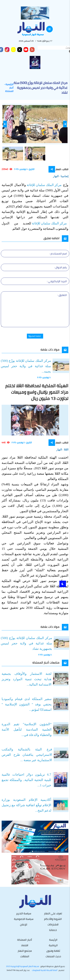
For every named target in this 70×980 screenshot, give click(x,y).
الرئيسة (53, 940)
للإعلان (23, 924)
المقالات (24, 956)
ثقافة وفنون (53, 951)
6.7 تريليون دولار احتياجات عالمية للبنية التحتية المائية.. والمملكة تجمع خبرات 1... (26, 780)
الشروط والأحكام (53, 919)
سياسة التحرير (23, 913)
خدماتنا (53, 930)
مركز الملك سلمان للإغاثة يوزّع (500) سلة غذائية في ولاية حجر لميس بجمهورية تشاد (26, 643)
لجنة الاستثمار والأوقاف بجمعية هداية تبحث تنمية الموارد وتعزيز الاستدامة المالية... (26, 679)
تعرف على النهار (53, 913)
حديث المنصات (53, 956)
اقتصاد (24, 945)
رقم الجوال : (60, 267)
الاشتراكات (53, 924)
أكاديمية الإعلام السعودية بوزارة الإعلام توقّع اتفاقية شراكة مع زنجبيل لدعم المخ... (26, 805)
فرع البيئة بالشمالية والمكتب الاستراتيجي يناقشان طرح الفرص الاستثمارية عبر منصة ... (27, 754)
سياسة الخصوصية (23, 919)
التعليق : (62, 295)
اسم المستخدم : (58, 253)
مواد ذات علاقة (50, 349)
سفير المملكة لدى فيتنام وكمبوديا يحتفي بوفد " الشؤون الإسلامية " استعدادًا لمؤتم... (27, 704)
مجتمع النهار (25, 951)
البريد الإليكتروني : (57, 281)
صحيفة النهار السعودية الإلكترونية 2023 (22, 966)
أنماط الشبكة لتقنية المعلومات (44, 970)
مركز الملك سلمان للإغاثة (44, 185)
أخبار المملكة (9, 89)
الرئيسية (10, 84)
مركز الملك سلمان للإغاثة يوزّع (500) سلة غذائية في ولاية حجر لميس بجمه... (26, 366)
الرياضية (53, 945)
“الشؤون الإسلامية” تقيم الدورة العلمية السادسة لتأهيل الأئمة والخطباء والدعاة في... (27, 729)
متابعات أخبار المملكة (45, 662)
